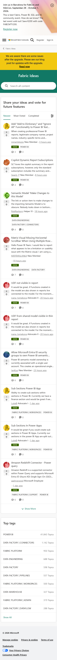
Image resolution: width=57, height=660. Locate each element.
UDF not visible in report (24, 282)
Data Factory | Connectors (18, 542)
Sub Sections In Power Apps (26, 425)
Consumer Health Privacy (15, 654)
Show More (30, 508)
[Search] (32, 40)
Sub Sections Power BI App (26, 388)
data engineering (13, 559)
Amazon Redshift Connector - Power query (31, 464)
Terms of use (47, 639)
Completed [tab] (33, 115)
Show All (7, 617)
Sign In (50, 40)
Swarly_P (15, 174)
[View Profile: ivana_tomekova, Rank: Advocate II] (6, 285)
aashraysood (17, 480)
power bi (8, 534)
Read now (24, 66)
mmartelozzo (17, 141)
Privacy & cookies (29, 639)
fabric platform (12, 550)
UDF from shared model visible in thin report (32, 317)
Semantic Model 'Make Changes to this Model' (30, 194)
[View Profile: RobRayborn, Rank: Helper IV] (6, 195)
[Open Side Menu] (4, 40)
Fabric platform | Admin (17, 600)
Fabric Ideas (11, 48)
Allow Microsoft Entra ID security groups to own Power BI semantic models (29, 354)
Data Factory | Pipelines (16, 575)
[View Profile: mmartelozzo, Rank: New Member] (6, 126)
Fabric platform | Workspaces (20, 583)
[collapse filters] (52, 116)
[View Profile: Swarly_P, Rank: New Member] (6, 162)
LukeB (14, 403)
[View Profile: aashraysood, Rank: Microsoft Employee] (6, 465)
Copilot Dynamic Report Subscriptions (32, 160)
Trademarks (8, 646)
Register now (10, 29)
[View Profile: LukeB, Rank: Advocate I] (6, 391)
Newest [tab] (6, 115)
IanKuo (14, 370)
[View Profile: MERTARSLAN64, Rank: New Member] (6, 240)
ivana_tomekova (19, 297)
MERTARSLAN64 (19, 255)
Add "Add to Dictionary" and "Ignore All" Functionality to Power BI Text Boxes (31, 125)
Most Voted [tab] (19, 115)
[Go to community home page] (19, 40)
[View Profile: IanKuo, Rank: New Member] (6, 354)
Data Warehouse (12, 591)
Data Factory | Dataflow (17, 608)
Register (40, 40)
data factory (10, 567)
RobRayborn (17, 211)
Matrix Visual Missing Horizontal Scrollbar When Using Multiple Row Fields (30, 239)
